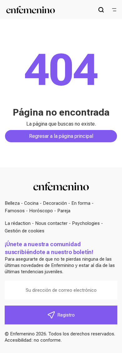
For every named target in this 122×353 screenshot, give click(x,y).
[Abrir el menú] (114, 10)
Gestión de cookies (24, 231)
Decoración (55, 203)
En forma (80, 203)
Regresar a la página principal (61, 136)
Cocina (31, 203)
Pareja (63, 211)
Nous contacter (51, 223)
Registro (66, 315)
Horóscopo (41, 211)
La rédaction (18, 223)
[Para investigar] (101, 10)
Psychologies (86, 223)
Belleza (12, 203)
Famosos (15, 211)
